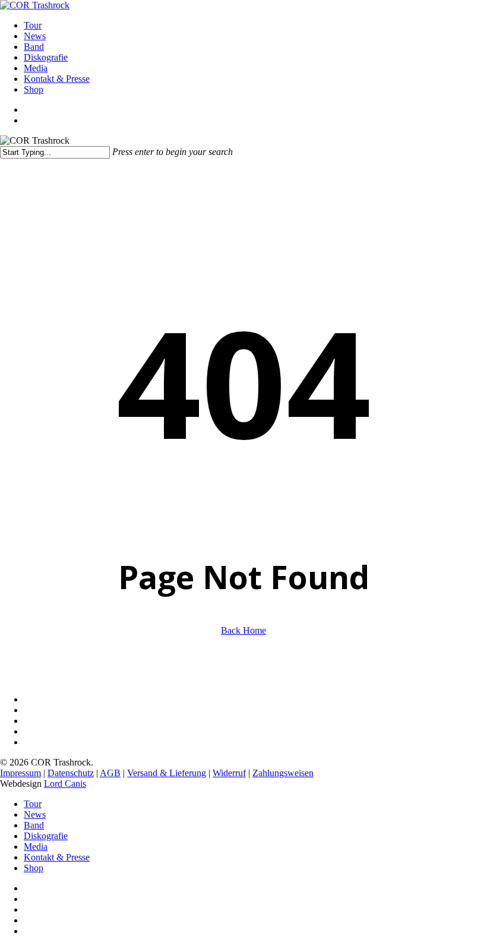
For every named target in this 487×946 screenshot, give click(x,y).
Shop (33, 868)
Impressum (20, 773)
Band (34, 825)
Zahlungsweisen (283, 773)
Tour (33, 804)
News (35, 814)
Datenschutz (71, 773)
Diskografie (46, 836)
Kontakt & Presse (57, 857)
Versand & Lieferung (166, 773)
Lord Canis (65, 784)
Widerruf (229, 773)
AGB (110, 773)
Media (36, 846)
